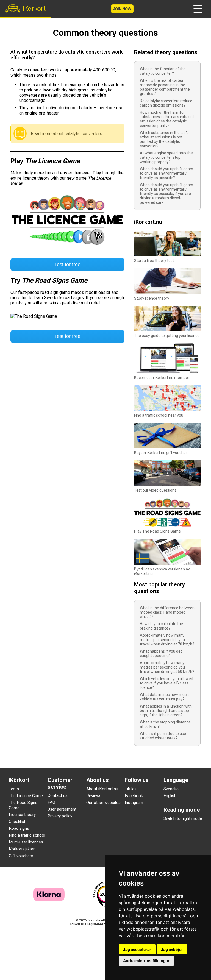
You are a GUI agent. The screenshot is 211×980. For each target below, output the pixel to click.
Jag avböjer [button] (172, 949)
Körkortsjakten (22, 849)
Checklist (17, 821)
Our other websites (103, 802)
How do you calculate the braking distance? (161, 626)
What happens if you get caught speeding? (161, 653)
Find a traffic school (27, 835)
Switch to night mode (182, 818)
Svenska (171, 788)
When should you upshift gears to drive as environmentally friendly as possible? (166, 173)
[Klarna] (49, 899)
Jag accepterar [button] (137, 949)
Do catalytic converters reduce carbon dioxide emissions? (166, 103)
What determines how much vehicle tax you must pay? (164, 696)
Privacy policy (60, 816)
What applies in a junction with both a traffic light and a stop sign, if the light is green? (166, 710)
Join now (122, 9)
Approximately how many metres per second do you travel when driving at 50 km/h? (167, 667)
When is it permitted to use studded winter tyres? (163, 735)
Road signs (19, 828)
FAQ (51, 802)
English (169, 795)
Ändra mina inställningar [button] (146, 960)
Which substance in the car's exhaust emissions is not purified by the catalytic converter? (164, 139)
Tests (14, 788)
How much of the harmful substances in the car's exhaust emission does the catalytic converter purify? (167, 119)
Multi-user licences (26, 842)
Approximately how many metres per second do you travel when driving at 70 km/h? (167, 639)
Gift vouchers (21, 855)
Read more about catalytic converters (66, 133)
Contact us (58, 795)
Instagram (134, 802)
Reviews (93, 795)
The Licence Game (26, 795)
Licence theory (22, 814)
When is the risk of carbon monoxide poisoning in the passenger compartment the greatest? (165, 87)
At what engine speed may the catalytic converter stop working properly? (166, 157)
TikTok (131, 788)
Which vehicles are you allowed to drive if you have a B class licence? (166, 683)
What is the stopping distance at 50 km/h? (165, 724)
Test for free (67, 264)
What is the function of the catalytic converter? (163, 71)
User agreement (62, 809)
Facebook (134, 795)
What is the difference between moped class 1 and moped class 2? (167, 612)
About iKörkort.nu (102, 788)
